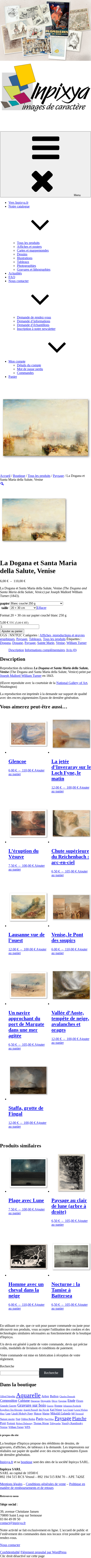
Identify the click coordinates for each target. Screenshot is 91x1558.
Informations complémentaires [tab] (45, 650)
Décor (55, 1401)
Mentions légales (11, 1484)
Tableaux (23, 262)
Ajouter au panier (12, 631)
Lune (8, 1413)
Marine (46, 1413)
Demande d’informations (33, 321)
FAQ (11, 277)
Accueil (5, 476)
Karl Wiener (56, 1409)
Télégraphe (55, 1423)
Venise (60, 643)
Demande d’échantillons (33, 325)
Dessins (22, 254)
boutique (26, 1462)
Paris (40, 1419)
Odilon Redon (28, 1419)
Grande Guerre (8, 1405)
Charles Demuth (67, 1396)
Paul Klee (49, 1419)
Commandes (25, 373)
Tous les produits (28, 243)
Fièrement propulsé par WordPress (43, 1552)
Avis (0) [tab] (71, 650)
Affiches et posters (29, 246)
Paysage (58, 476)
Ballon (54, 1396)
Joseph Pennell (30, 1410)
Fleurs (79, 1400)
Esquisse (62, 1401)
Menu (77, 195)
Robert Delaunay (24, 1423)
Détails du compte (29, 365)
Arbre (45, 1396)
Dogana (5, 643)
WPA (27, 1427)
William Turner (76, 643)
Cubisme (24, 1400)
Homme (58, 1405)
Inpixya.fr (6, 1462)
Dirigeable (46, 1401)
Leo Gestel (68, 1410)
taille (4, 608)
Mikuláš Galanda (60, 1413)
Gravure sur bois (31, 1405)
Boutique (19, 476)
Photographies (26, 265)
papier (5, 603)
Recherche (7, 1366)
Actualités (15, 273)
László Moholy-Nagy (22, 1413)
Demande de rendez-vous (34, 317)
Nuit (18, 1419)
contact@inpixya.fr (13, 1523)
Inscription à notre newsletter (36, 329)
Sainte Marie (45, 643)
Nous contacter (10, 1545)
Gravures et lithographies (33, 269)
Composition (8, 1400)
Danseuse (35, 1401)
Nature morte (7, 1419)
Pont (3, 1423)
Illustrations (24, 258)
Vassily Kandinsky (72, 1423)
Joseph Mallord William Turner (20, 675)
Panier (12, 376)
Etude (71, 1401)
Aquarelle (28, 1395)
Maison (37, 1413)
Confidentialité (10, 1552)
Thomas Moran (41, 1423)
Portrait (11, 1423)
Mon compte (16, 361)
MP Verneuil (77, 1414)
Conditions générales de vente (46, 1484)
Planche (79, 1418)
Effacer (41, 607)
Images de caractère (13, 118)
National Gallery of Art (71, 683)
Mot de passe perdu (30, 369)
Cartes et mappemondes (33, 250)
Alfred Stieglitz (7, 1396)
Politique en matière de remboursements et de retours (42, 1486)
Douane (17, 643)
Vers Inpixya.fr (18, 202)
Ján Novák (44, 1410)
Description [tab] (16, 650)
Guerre (50, 1406)
